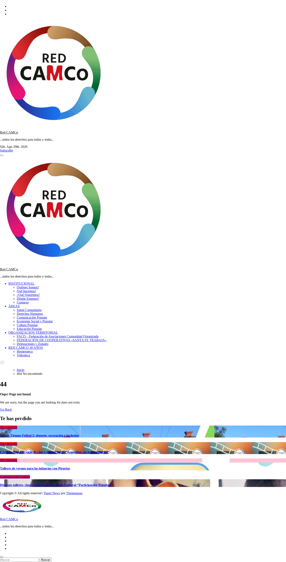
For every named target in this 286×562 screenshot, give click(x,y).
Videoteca (23, 355)
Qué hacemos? (26, 291)
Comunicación (10, 477)
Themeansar (74, 493)
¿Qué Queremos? (28, 295)
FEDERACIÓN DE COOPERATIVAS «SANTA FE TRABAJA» (62, 340)
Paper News (52, 493)
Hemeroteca (25, 351)
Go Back (6, 409)
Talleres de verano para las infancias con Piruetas (35, 468)
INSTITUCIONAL (21, 283)
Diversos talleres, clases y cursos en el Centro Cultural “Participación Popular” (56, 485)
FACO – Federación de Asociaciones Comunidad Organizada (57, 336)
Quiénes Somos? (28, 287)
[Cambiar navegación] (1, 155)
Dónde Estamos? (28, 298)
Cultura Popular (27, 325)
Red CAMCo (9, 132)
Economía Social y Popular (35, 321)
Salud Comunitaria (29, 310)
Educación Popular (29, 329)
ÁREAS (14, 306)
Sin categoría (8, 427)
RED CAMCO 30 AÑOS (25, 347)
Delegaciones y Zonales (32, 344)
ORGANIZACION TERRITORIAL (33, 332)
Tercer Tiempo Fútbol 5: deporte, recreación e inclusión (39, 435)
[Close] (1, 556)
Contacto (23, 302)
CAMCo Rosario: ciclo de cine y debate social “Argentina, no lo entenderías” (54, 452)
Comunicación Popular (32, 317)
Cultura (25, 477)
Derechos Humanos (30, 313)
